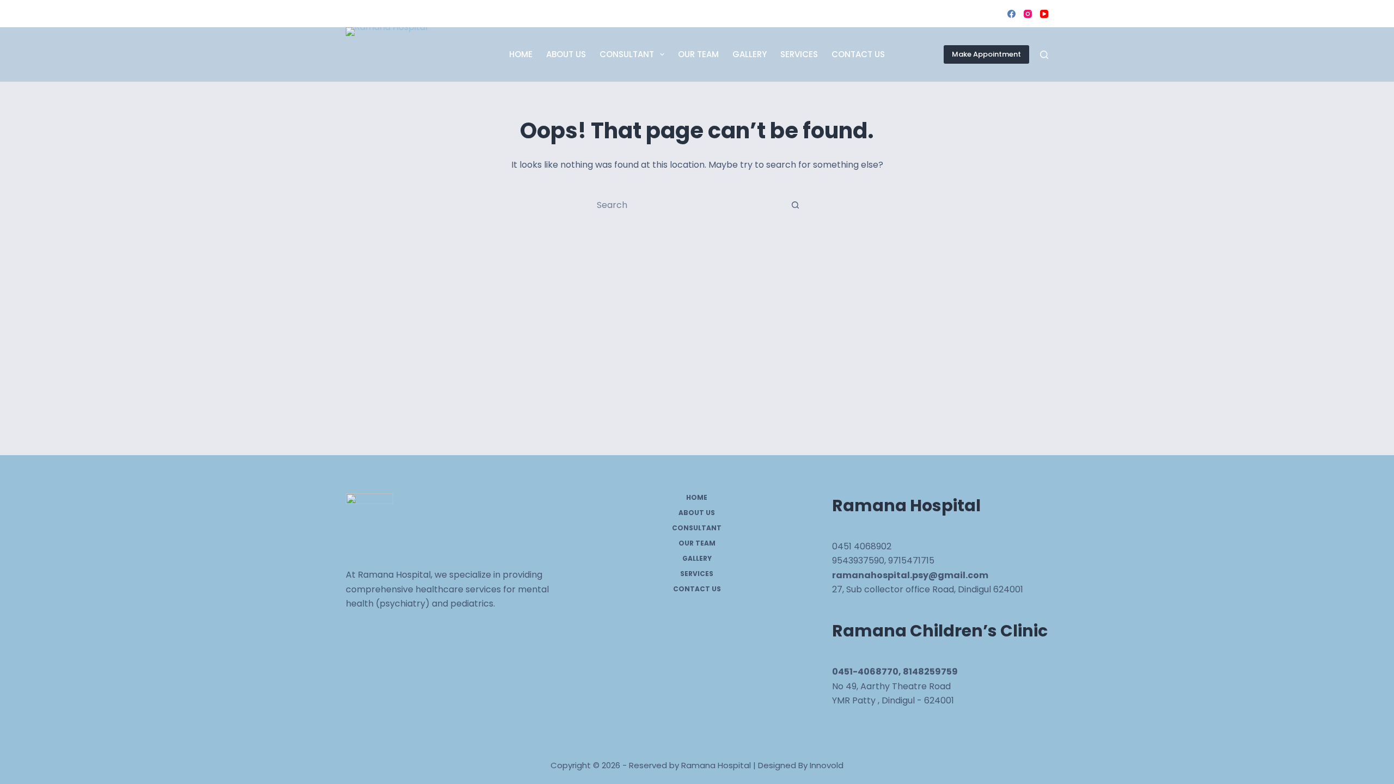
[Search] (1044, 55)
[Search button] (795, 204)
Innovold (826, 765)
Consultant (627, 54)
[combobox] (687, 205)
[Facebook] (1011, 14)
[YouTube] (1044, 14)
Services (799, 54)
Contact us (858, 54)
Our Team (698, 54)
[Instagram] (1028, 14)
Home (521, 54)
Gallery (749, 54)
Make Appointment (986, 54)
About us (566, 54)
